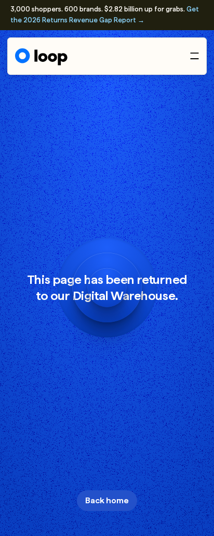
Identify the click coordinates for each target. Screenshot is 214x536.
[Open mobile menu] (194, 56)
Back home (107, 500)
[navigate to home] (41, 57)
